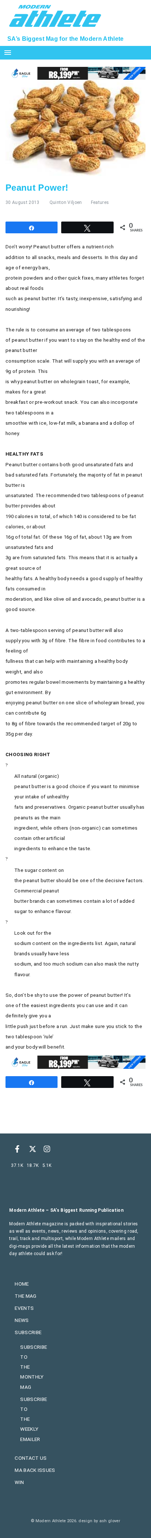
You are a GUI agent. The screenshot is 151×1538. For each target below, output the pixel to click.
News (22, 1320)
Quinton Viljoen (65, 202)
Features (100, 202)
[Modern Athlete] (55, 15)
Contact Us (31, 1458)
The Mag (25, 1296)
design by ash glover (99, 1521)
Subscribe (28, 1332)
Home (22, 1284)
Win (19, 1482)
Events (24, 1308)
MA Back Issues (35, 1470)
